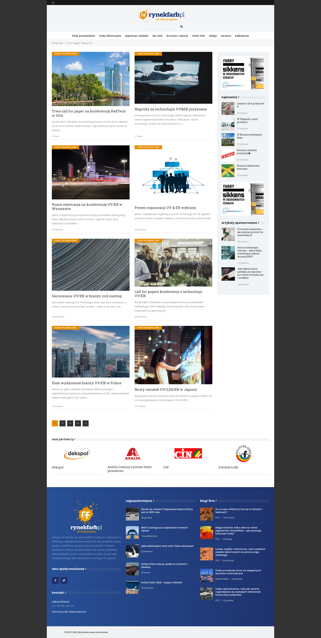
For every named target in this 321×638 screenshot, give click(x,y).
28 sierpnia (242, 112)
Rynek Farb (57, 42)
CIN (166, 467)
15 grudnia (228, 600)
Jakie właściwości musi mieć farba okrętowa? (167, 546)
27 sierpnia (242, 128)
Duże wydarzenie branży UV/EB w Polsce (86, 383)
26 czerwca (242, 241)
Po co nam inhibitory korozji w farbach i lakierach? (239, 511)
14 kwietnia (243, 284)
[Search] (181, 27)
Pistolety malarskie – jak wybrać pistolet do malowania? (250, 232)
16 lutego (227, 538)
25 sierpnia (242, 159)
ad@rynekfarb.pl (60, 601)
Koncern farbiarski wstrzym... (248, 167)
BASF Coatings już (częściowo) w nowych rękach (164, 529)
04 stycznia (228, 560)
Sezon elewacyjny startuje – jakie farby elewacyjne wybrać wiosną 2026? (249, 252)
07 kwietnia (57, 229)
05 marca (145, 572)
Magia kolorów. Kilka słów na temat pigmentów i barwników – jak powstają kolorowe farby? (238, 530)
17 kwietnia (243, 262)
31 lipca (55, 136)
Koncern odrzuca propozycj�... (247, 152)
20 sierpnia (140, 406)
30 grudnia (146, 517)
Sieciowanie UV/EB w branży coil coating (87, 296)
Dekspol (58, 467)
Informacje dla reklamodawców (69, 611)
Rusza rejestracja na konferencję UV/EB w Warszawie (87, 206)
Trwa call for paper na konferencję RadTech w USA (89, 113)
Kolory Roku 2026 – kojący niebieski (161, 582)
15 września (229, 517)
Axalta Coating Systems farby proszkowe (130, 469)
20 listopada (58, 316)
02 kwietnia (147, 551)
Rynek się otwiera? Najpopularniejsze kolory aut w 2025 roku (167, 511)
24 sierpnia (242, 175)
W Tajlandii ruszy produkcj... (247, 120)
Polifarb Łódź (228, 467)
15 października (149, 535)
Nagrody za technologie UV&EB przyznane (171, 109)
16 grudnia (237, 578)
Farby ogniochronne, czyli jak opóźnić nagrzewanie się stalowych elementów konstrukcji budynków (238, 591)
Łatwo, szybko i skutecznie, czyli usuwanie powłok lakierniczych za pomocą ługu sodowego (240, 552)
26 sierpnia (242, 144)
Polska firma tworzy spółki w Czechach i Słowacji (164, 565)
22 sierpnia (57, 406)
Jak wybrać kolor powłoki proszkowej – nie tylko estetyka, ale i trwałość (250, 273)
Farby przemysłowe (66, 54)
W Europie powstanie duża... (249, 136)
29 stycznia (140, 229)
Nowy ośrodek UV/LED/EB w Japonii (166, 389)
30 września (140, 316)
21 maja (138, 136)
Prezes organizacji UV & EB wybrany (165, 208)
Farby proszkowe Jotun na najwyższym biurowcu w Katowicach (238, 572)
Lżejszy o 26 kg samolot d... (250, 105)
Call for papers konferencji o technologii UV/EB (168, 294)
